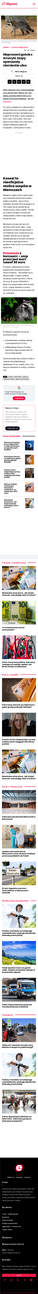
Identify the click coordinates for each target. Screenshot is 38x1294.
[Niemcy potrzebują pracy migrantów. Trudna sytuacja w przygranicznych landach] (29, 445)
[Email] (24, 82)
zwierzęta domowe (9, 379)
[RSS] (18, 1280)
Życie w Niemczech (19, 47)
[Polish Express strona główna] (9, 4)
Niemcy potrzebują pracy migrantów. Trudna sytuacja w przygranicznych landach (12, 446)
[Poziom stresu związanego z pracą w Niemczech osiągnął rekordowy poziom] (29, 473)
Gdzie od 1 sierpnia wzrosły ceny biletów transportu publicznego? (18, 1046)
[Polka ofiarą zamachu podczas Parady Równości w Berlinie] (19, 990)
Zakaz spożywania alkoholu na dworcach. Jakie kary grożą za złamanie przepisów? (17, 1118)
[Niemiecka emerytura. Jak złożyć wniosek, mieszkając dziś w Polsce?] (29, 503)
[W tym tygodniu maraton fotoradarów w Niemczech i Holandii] (19, 873)
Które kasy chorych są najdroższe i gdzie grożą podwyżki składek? (12, 459)
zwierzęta (25, 376)
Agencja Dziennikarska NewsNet (25, 1292)
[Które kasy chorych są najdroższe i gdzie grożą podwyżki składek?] (29, 460)
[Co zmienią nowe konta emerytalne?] (19, 613)
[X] (14, 82)
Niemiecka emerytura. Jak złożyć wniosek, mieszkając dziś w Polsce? (11, 503)
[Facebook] (10, 82)
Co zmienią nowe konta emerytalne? (13, 628)
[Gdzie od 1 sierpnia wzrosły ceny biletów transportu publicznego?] (19, 1030)
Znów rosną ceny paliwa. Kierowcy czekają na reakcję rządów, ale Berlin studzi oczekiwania (18, 664)
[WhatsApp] (19, 82)
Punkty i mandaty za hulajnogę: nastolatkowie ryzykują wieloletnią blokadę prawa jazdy (18, 933)
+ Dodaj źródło (19, 398)
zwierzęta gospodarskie (22, 379)
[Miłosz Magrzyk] (12, 71)
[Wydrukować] (28, 82)
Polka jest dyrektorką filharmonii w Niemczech (18, 818)
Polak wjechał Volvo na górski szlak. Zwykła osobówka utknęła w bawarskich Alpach (18, 970)
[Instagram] (11, 1280)
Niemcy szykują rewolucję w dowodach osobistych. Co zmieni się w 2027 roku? (11, 488)
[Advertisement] (19, 153)
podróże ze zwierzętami (14, 376)
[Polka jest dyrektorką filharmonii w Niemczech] (19, 802)
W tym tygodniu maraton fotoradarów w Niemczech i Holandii (15, 890)
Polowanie (11, 253)
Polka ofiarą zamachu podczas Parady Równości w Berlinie (17, 1005)
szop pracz (7, 102)
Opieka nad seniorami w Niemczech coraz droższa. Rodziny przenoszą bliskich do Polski (18, 853)
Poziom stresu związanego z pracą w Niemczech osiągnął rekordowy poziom (12, 473)
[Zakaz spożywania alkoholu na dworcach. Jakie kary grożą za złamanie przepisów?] (19, 1102)
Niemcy (6, 47)
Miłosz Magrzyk (21, 72)
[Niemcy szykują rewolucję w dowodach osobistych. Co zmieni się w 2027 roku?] (29, 487)
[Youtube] (31, 1280)
